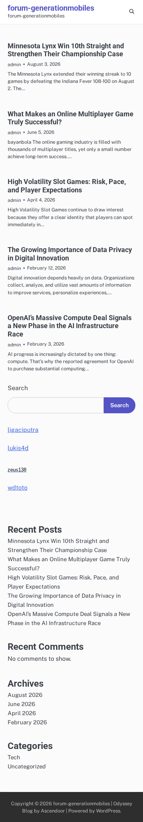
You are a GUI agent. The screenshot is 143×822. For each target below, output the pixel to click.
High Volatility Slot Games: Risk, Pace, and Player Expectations (67, 186)
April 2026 (22, 713)
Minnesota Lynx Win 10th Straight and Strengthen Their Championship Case (66, 50)
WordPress (108, 811)
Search (18, 388)
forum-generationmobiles (51, 8)
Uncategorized (27, 766)
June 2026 (21, 704)
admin (14, 64)
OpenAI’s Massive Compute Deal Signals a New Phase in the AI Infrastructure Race (70, 326)
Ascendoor (53, 811)
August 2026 (25, 695)
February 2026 (27, 722)
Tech (14, 757)
